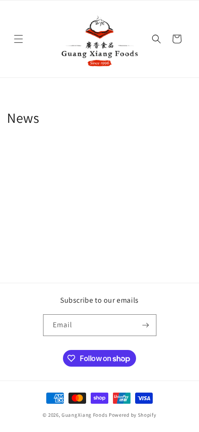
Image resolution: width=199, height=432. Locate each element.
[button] (18, 39)
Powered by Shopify (132, 415)
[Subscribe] (146, 325)
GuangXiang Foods (84, 415)
